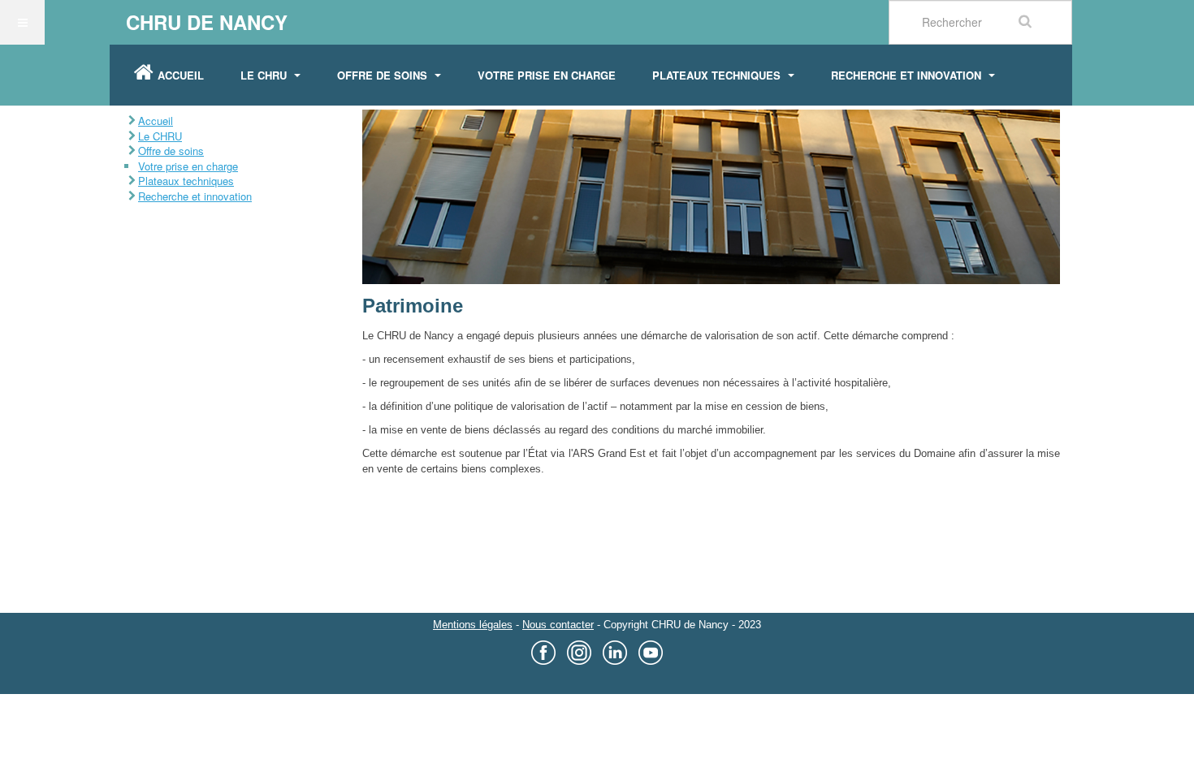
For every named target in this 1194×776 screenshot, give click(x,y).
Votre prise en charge (547, 75)
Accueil (181, 75)
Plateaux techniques (718, 75)
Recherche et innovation (907, 75)
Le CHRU (265, 75)
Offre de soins (383, 75)
